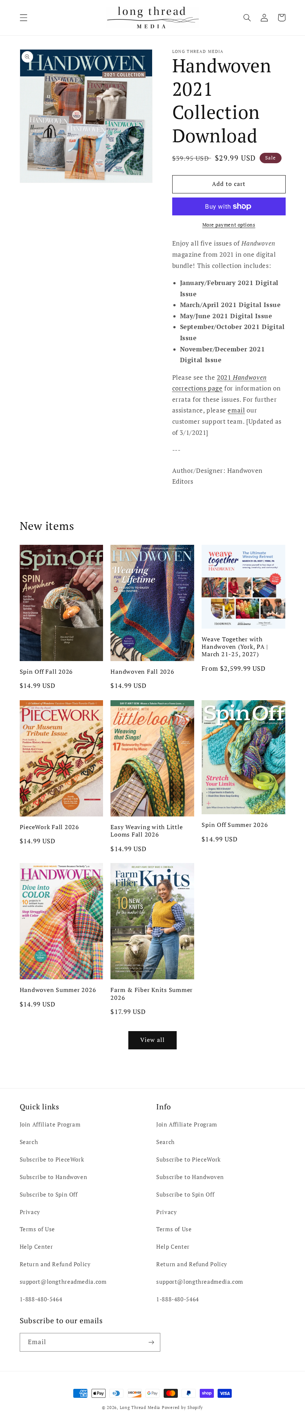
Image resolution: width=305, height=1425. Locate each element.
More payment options (229, 225)
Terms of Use (37, 1229)
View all (152, 1040)
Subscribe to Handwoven (53, 1177)
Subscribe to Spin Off (49, 1194)
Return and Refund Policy (55, 1264)
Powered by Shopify (182, 1407)
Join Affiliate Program (50, 1124)
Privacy (30, 1212)
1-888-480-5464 (41, 1299)
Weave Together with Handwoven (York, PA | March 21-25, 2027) (235, 646)
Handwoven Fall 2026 (142, 671)
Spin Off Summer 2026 (235, 824)
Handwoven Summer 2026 (58, 989)
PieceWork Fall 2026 (49, 827)
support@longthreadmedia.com (63, 1281)
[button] (23, 17)
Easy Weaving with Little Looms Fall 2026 (146, 830)
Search (29, 1142)
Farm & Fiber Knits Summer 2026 (151, 993)
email (236, 410)
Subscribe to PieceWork (52, 1159)
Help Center (36, 1246)
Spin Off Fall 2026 (46, 671)
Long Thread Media (140, 1407)
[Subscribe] (151, 1342)
